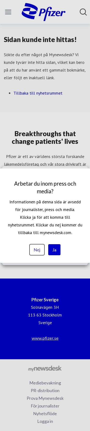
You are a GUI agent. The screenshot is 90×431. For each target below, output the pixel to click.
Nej (37, 249)
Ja (54, 249)
